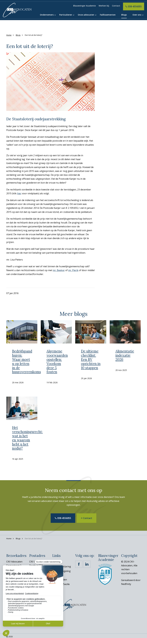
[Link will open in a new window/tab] (78, 564)
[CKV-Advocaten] (17, 10)
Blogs (124, 14)
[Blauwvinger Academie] (105, 574)
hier (19, 193)
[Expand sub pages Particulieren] (73, 15)
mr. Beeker (59, 270)
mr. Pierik (73, 270)
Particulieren (65, 14)
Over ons (137, 14)
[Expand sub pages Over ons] (142, 15)
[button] (50, 81)
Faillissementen (108, 14)
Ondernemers (47, 14)
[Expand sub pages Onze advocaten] (95, 15)
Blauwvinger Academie (84, 5)
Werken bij (104, 5)
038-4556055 (135, 6)
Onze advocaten (86, 14)
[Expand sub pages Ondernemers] (55, 15)
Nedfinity (126, 584)
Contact (116, 5)
